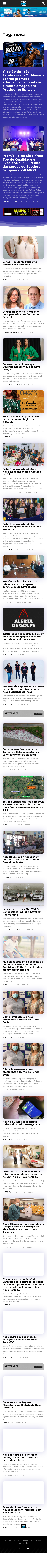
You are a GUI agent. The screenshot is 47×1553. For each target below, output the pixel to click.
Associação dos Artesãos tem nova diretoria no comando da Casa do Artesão (21, 860)
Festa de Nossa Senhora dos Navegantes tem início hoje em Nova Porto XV (22, 1510)
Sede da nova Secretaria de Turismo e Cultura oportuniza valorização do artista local (21, 752)
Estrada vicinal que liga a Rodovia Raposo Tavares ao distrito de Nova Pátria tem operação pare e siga (23, 805)
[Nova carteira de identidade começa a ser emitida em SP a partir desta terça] (23, 1440)
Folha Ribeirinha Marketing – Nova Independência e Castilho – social (23, 472)
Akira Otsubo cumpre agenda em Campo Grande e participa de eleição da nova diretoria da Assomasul (23, 1228)
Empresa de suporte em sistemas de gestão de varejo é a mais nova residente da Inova (23, 689)
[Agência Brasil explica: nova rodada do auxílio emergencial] (23, 1107)
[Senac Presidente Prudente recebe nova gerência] (23, 247)
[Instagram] (23, 1548)
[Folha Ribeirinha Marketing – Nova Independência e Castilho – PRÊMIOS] (23, 509)
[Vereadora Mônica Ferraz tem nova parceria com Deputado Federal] (23, 297)
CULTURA (6, 769)
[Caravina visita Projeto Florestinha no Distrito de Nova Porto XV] (23, 1387)
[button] (4, 3)
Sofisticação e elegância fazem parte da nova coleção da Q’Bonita (22, 419)
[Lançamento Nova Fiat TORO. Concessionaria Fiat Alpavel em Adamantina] (23, 894)
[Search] (43, 3)
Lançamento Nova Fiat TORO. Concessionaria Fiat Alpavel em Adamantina (22, 912)
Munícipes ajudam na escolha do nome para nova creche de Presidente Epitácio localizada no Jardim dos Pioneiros (23, 965)
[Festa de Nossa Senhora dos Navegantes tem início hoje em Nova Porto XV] (23, 1492)
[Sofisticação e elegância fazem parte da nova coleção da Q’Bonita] (23, 401)
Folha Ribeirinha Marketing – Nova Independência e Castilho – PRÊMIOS (23, 527)
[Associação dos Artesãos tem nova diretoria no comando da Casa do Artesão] (23, 842)
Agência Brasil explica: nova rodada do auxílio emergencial (21, 1123)
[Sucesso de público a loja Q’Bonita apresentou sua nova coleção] (23, 349)
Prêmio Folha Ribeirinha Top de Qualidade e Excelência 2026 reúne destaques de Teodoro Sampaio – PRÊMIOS (23, 163)
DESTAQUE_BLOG (8, 279)
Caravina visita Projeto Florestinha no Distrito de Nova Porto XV (22, 1405)
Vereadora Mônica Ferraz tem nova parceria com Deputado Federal (21, 314)
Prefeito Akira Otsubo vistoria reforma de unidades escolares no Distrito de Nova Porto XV (22, 1174)
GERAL (5, 1475)
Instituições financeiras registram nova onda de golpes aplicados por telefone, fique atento (23, 637)
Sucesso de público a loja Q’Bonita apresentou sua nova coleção (21, 367)
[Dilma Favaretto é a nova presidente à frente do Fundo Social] (23, 1002)
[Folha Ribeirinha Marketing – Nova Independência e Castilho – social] (23, 454)
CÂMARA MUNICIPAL (10, 332)
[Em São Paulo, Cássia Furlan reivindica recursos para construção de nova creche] (23, 566)
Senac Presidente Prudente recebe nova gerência (20, 263)
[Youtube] (28, 1548)
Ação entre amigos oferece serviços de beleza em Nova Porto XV (20, 1339)
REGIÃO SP (6, 1422)
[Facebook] (19, 1548)
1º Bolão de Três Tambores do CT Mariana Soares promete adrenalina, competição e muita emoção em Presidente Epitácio (23, 80)
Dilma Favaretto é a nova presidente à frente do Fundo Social (21, 1020)
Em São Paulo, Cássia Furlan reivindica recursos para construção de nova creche (20, 584)
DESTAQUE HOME (9, 121)
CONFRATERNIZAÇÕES (11, 201)
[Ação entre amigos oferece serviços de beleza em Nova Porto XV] (23, 1322)
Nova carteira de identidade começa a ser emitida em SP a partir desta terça (21, 1457)
